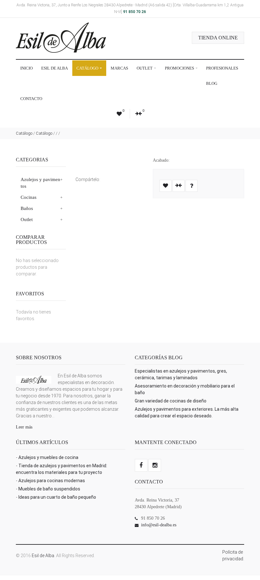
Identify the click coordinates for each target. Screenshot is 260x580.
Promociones (180, 68)
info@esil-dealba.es (158, 525)
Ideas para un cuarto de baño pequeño (57, 497)
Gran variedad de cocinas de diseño (170, 400)
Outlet (145, 68)
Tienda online (218, 37)
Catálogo (87, 68)
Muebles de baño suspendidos (49, 488)
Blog (211, 83)
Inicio (26, 68)
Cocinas (28, 197)
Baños (27, 208)
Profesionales (222, 68)
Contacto (31, 98)
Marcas (119, 68)
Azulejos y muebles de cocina (48, 457)
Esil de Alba (54, 68)
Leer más (24, 427)
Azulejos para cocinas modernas (51, 480)
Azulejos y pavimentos (40, 183)
